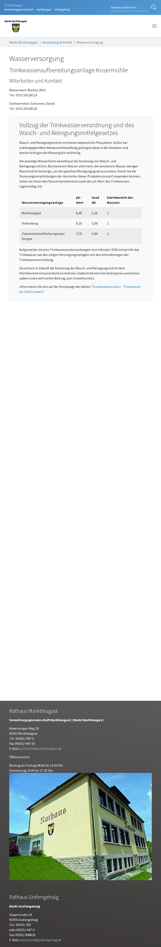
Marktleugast (44, 9)
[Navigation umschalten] (154, 26)
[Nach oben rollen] (152, 938)
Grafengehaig (62, 9)
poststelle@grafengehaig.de (40, 940)
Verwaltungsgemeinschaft (18, 9)
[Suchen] (154, 7)
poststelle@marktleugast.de (41, 748)
